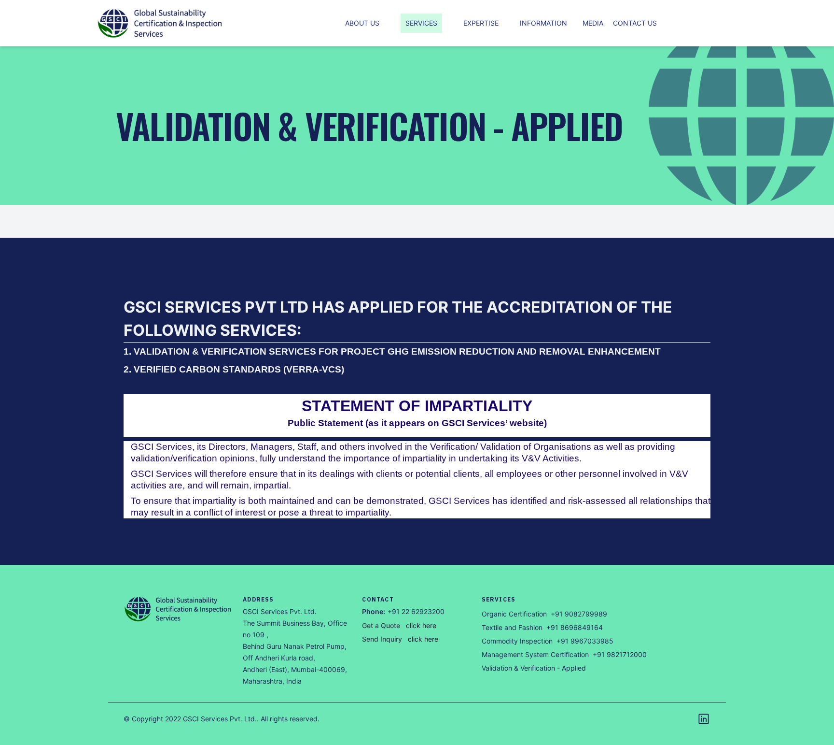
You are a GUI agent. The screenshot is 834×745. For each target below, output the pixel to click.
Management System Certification (535, 654)
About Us (362, 23)
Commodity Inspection (517, 641)
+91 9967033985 (584, 641)
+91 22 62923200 (416, 611)
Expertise (481, 23)
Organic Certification (514, 614)
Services (421, 23)
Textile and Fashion (512, 627)
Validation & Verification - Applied (534, 668)
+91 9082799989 (579, 614)
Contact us (635, 23)
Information (543, 23)
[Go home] (178, 609)
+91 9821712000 (620, 654)
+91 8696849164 (574, 627)
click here (421, 625)
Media (593, 23)
